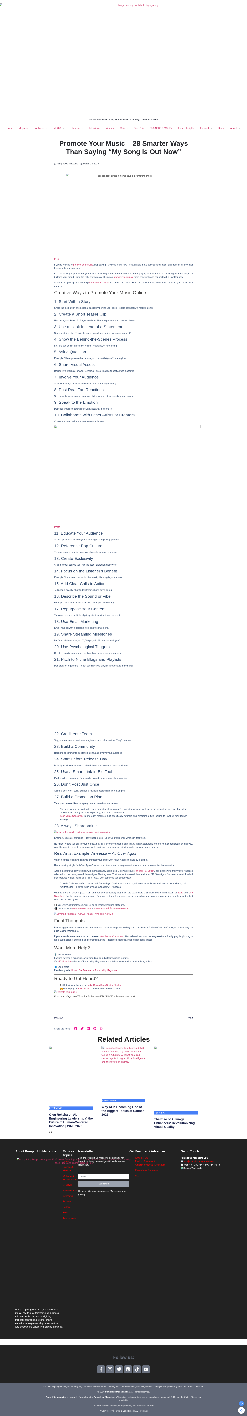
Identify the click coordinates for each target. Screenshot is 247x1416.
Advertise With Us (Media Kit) (150, 1164)
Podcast (204, 128)
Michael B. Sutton (145, 871)
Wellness (39, 128)
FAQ (137, 1175)
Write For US (141, 1158)
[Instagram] (110, 1369)
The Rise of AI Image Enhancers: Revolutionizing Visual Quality (174, 1123)
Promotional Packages (146, 1170)
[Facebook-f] (101, 1369)
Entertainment (70, 1190)
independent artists (99, 282)
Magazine (24, 128)
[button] (75, 1028)
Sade (180, 892)
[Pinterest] (128, 1369)
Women (110, 128)
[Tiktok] (137, 1369)
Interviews (94, 128)
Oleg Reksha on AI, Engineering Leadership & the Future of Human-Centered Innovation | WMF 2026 (71, 1120)
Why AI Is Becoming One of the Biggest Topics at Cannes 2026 (122, 1110)
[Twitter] (119, 1369)
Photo (57, 259)
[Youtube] (146, 1369)
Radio (221, 128)
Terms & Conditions (123, 1411)
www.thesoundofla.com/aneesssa (111, 908)
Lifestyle (75, 128)
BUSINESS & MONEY (161, 128)
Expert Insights (186, 128)
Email (80, 1172)
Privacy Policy (106, 1411)
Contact (144, 1411)
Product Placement (145, 1161)
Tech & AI (139, 128)
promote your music (123, 277)
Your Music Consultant (71, 816)
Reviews (67, 1201)
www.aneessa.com (81, 908)
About (233, 128)
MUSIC (57, 128)
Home (10, 128)
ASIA (122, 128)
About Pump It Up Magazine (35, 1151)
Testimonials (69, 1218)
